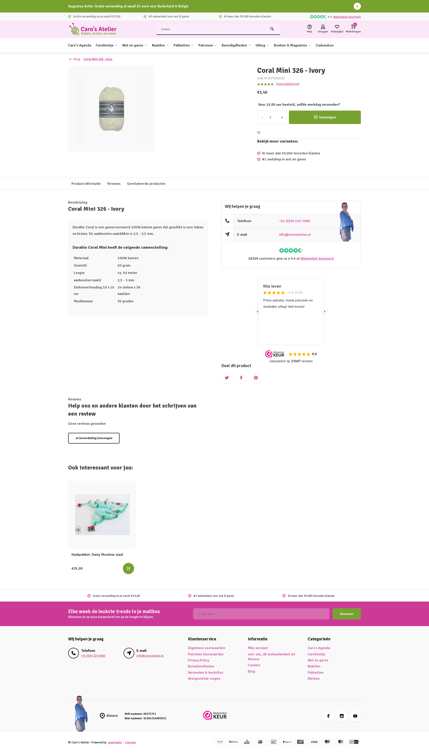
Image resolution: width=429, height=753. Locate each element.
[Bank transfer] (220, 742)
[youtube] (355, 716)
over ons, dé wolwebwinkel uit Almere (271, 656)
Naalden (158, 45)
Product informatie (86, 183)
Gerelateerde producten (146, 183)
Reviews (113, 183)
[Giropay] (354, 742)
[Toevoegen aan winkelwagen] (128, 568)
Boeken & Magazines (290, 45)
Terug (76, 59)
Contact (254, 665)
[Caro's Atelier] (95, 29)
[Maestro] (327, 742)
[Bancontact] (273, 742)
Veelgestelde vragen (204, 678)
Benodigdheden (234, 45)
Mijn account (258, 648)
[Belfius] (233, 742)
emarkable (115, 742)
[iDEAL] (260, 742)
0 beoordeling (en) (287, 84)
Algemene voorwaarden (206, 648)
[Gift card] (300, 742)
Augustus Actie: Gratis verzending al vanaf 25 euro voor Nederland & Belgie (128, 6)
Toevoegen (327, 117)
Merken (314, 678)
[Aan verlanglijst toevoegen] (258, 133)
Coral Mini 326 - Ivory (98, 59)
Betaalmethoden (201, 666)
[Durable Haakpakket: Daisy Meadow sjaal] (102, 515)
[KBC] (246, 742)
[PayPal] (287, 742)
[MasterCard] (340, 742)
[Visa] (314, 742)
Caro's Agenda (79, 45)
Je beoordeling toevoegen (93, 438)
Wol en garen (132, 45)
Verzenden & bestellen (205, 672)
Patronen (205, 45)
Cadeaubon (325, 45)
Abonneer (347, 614)
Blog (251, 671)
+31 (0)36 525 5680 (294, 221)
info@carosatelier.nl (295, 234)
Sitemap (130, 742)
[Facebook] (328, 716)
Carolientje (105, 45)
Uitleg (260, 45)
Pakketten (182, 45)
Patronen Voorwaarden (205, 654)
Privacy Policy (198, 660)
